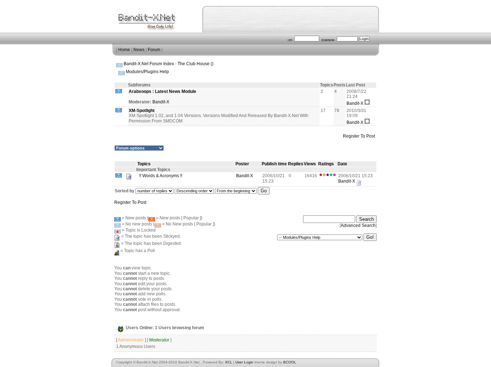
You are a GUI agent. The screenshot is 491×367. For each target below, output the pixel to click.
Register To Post (359, 136)
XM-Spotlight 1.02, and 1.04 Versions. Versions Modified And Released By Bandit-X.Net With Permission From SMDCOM (218, 116)
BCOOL (289, 362)
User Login (244, 362)
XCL (228, 362)
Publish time (274, 163)
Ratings (326, 163)
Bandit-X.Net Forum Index (149, 63)
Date (342, 163)
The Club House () (196, 63)
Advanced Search (358, 225)
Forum (154, 49)
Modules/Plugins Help (147, 71)
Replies (295, 163)
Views (310, 163)
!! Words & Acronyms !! (160, 175)
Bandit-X (160, 101)
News (138, 49)
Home (124, 49)
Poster (242, 163)
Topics (144, 163)
